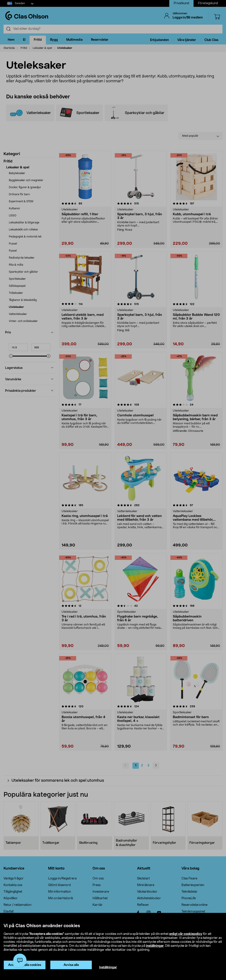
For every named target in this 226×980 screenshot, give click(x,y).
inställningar (155, 945)
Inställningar (108, 967)
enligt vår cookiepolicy (185, 934)
